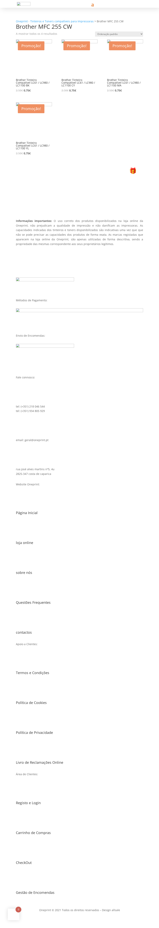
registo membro (79, 198)
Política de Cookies (31, 702)
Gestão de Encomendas (35, 892)
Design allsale (111, 910)
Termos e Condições (32, 672)
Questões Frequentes (33, 602)
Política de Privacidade (34, 732)
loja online (24, 542)
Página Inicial (27, 512)
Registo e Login (28, 802)
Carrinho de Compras (33, 832)
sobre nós (24, 572)
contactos (24, 632)
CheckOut (24, 862)
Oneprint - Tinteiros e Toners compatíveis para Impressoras (55, 21)
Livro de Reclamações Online (39, 762)
